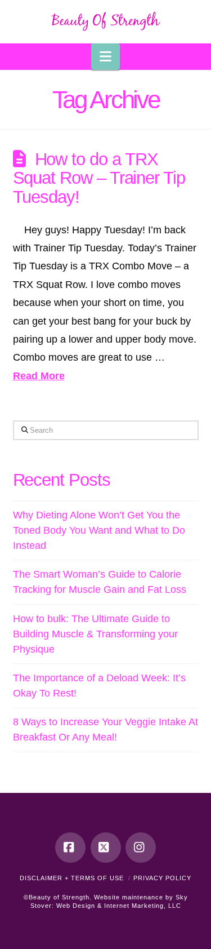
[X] (106, 847)
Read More (39, 376)
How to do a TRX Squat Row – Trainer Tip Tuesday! (99, 177)
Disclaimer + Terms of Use (72, 878)
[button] (105, 56)
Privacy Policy (162, 878)
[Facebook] (70, 847)
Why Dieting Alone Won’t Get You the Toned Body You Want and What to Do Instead (99, 530)
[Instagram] (140, 847)
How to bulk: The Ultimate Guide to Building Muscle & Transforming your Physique (95, 634)
